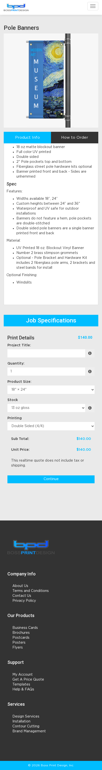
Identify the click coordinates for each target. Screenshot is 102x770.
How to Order (74, 137)
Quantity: (16, 363)
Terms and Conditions (30, 591)
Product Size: (19, 382)
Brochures (21, 633)
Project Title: (19, 345)
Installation (21, 721)
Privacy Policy (24, 601)
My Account (22, 674)
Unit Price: (20, 450)
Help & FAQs (23, 689)
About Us (20, 586)
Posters (19, 642)
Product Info (27, 137)
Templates (21, 684)
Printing (14, 418)
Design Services (25, 716)
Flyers (17, 647)
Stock (12, 400)
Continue (51, 479)
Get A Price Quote (28, 679)
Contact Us (21, 596)
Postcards (20, 637)
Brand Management (29, 731)
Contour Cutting (25, 726)
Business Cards (25, 628)
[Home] (30, 547)
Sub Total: (20, 439)
